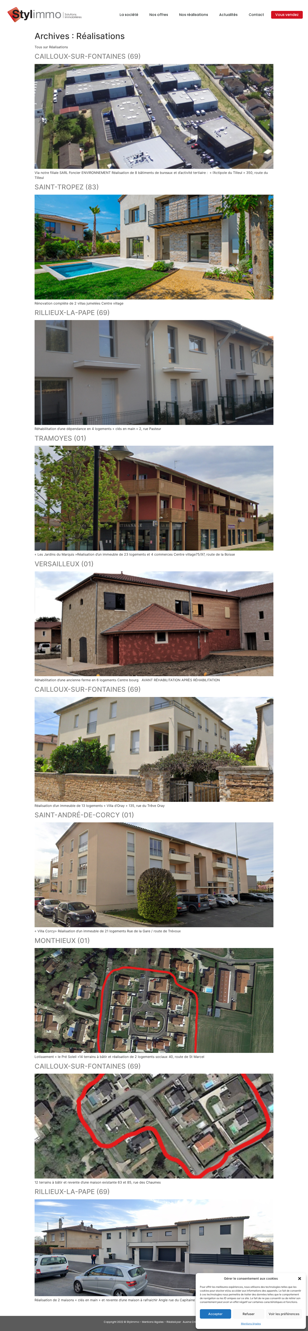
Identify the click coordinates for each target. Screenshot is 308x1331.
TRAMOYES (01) (60, 438)
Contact (256, 14)
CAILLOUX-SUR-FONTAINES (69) (88, 56)
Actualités (228, 14)
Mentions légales (251, 1323)
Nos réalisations (193, 14)
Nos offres (158, 14)
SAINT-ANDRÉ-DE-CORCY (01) (84, 815)
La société (129, 14)
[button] (300, 1278)
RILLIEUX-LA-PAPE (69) (72, 313)
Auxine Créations (193, 1322)
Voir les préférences (284, 1314)
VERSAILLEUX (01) (64, 564)
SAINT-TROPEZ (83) (67, 187)
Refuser (249, 1314)
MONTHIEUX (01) (62, 940)
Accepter (215, 1314)
